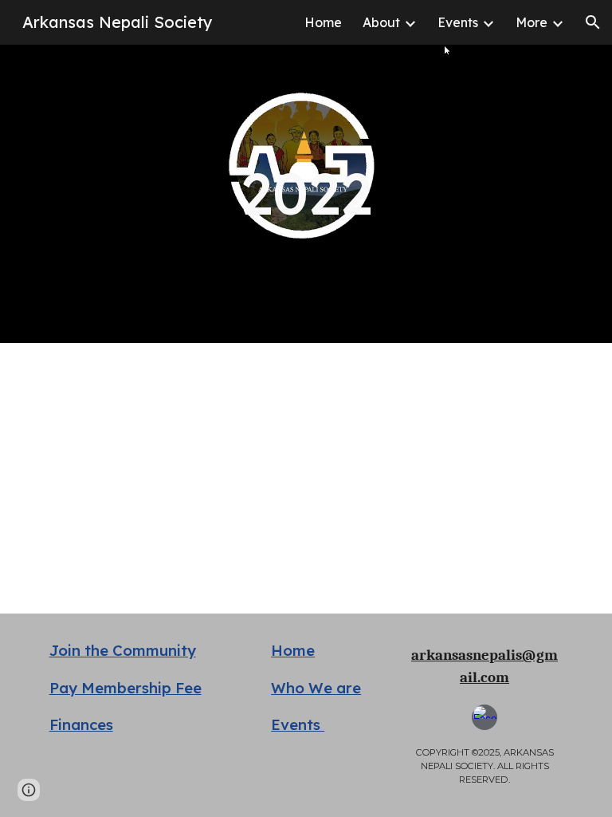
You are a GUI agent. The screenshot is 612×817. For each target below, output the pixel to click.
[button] (593, 22)
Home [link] (323, 22)
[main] (305, 193)
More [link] (531, 22)
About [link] (381, 22)
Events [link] (457, 22)
